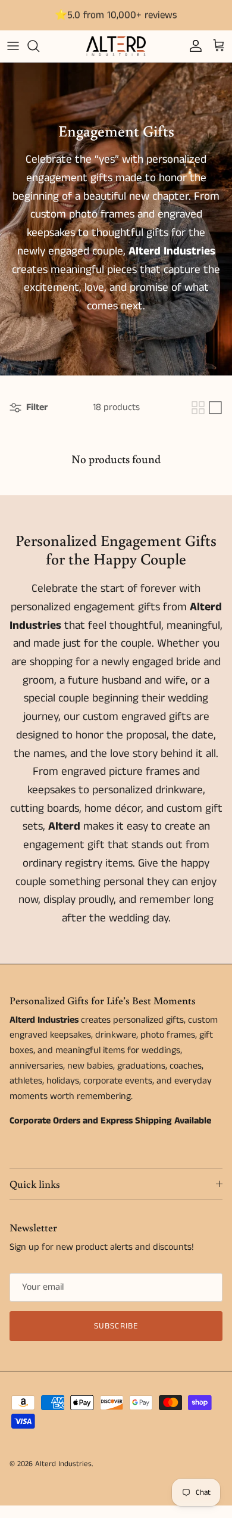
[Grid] (198, 408)
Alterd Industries (63, 1464)
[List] (215, 408)
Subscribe (116, 1326)
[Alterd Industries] (116, 46)
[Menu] (13, 46)
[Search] (39, 46)
